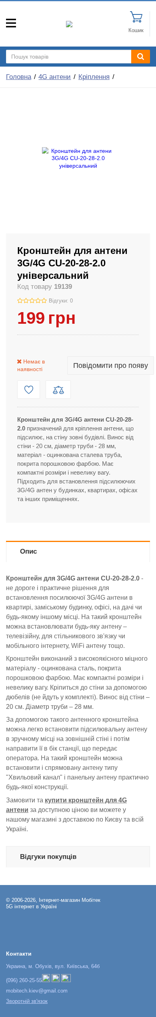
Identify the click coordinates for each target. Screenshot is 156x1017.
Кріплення (94, 77)
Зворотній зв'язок (27, 1001)
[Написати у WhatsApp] (66, 980)
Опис (28, 551)
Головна (18, 77)
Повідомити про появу (110, 365)
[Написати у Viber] (46, 980)
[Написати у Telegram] (56, 980)
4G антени (54, 77)
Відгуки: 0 (61, 301)
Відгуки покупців (48, 857)
